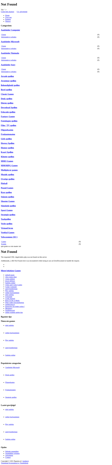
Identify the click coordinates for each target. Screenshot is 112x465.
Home (7, 15)
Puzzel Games (7, 188)
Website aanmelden (12, 451)
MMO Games (7, 161)
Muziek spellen (7, 174)
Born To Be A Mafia (12, 301)
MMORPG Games (9, 165)
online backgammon (12, 293)
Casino (3, 242)
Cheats (3, 35)
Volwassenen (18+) (9, 237)
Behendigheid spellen (10, 85)
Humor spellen (7, 148)
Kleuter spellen (7, 156)
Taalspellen (6, 219)
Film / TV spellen (8, 125)
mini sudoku (9, 295)
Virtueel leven (7, 228)
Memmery (8, 308)
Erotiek (3, 244)
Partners (8, 19)
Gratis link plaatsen (7, 12)
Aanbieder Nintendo (10, 53)
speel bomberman (11, 289)
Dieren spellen (7, 103)
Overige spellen (7, 179)
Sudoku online (10, 283)
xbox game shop (11, 277)
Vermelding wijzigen (12, 453)
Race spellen (6, 192)
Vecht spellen (6, 223)
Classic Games (7, 94)
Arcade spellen (7, 76)
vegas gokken (10, 279)
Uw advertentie (22, 12)
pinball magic (10, 275)
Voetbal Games (7, 232)
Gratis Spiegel (10, 299)
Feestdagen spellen (9, 121)
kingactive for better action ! (15, 306)
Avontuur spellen (8, 81)
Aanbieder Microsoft (10, 41)
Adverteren (9, 455)
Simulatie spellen (8, 206)
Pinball (4, 183)
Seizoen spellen (7, 197)
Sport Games (7, 210)
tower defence (10, 281)
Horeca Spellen (7, 143)
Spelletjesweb (10, 310)
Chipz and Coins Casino (13, 285)
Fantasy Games (8, 116)
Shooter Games (8, 201)
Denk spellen (6, 98)
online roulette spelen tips (14, 312)
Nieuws (8, 21)
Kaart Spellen (7, 152)
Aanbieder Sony (8, 65)
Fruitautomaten (8, 134)
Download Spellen (9, 107)
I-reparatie (8, 297)
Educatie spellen (8, 112)
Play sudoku (9, 291)
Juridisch (26, 461)
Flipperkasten (7, 130)
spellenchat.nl (10, 304)
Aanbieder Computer (10, 30)
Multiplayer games (9, 170)
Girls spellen (6, 139)
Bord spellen (6, 89)
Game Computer (11, 287)
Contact (8, 457)
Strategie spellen (8, 214)
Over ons (8, 17)
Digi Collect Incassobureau (14, 302)
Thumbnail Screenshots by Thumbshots (14, 463)
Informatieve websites (8, 37)
